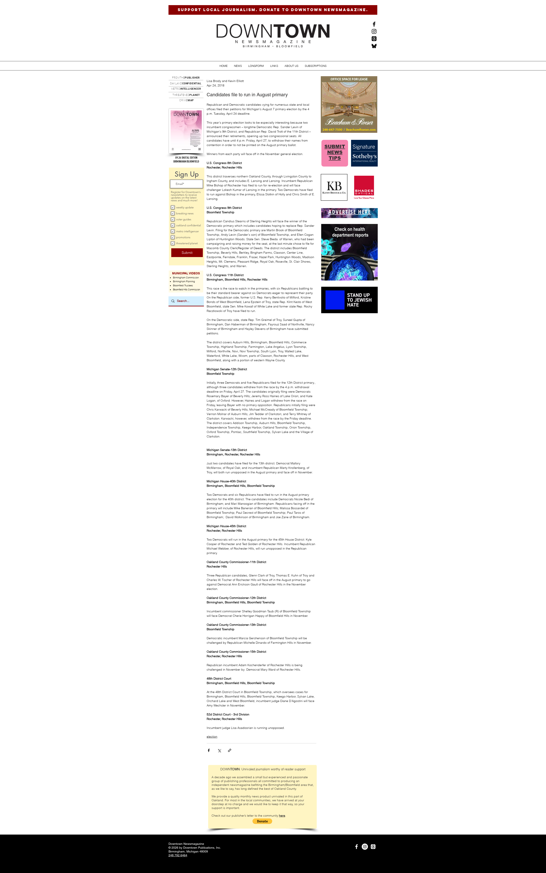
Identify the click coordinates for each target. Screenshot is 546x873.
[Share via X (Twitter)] (219, 750)
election (212, 736)
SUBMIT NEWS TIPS (334, 152)
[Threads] (374, 38)
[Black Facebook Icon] (374, 24)
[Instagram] (374, 31)
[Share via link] (230, 750)
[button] (238, 66)
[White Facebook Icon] (356, 847)
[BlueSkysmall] (374, 46)
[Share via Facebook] (209, 750)
